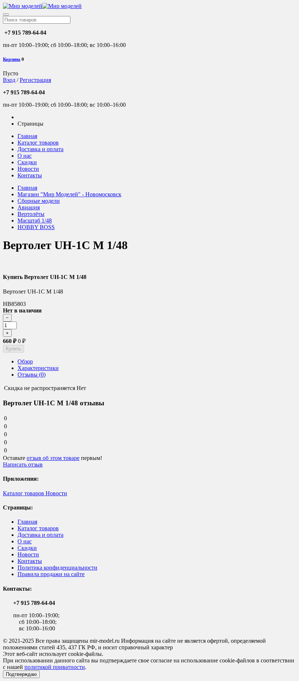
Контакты (30, 175)
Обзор (25, 361)
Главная (27, 136)
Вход (9, 80)
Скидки (27, 162)
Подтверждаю (21, 674)
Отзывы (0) (32, 374)
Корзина (11, 59)
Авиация (29, 207)
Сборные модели (39, 201)
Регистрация (35, 80)
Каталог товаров (38, 142)
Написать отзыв (23, 464)
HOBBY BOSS (36, 227)
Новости (28, 169)
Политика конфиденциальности (57, 567)
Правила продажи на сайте (51, 574)
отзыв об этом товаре (53, 458)
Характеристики (38, 368)
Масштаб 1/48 (35, 220)
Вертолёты (31, 214)
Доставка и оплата (40, 149)
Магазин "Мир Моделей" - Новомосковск (69, 194)
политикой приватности (54, 667)
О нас (25, 156)
